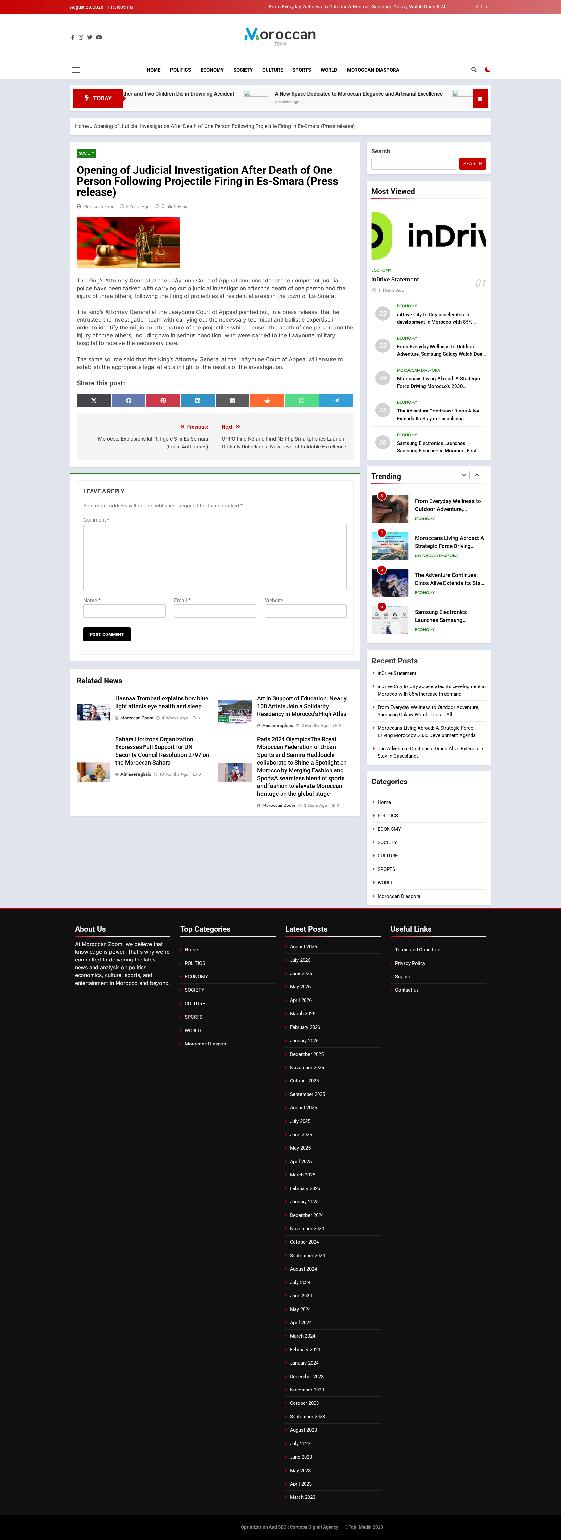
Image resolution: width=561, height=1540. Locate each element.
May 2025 (300, 1148)
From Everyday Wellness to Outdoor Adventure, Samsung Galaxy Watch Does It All (358, 7)
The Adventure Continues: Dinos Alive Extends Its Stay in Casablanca (449, 583)
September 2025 (307, 1094)
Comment (96, 520)
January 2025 (304, 1202)
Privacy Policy (410, 963)
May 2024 (300, 1309)
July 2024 (300, 1282)
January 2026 (304, 1041)
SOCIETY (243, 70)
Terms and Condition (417, 950)
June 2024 (301, 1296)
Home (153, 70)
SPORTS (302, 70)
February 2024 (305, 1350)
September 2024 (307, 1256)
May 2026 (300, 987)
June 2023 (301, 1457)
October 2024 (304, 1242)
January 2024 (304, 1363)
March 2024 (302, 1336)
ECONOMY (212, 70)
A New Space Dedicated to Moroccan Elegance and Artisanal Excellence (316, 94)
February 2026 (305, 1027)
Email (182, 600)
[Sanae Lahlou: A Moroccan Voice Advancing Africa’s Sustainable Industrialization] (422, 102)
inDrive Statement (395, 279)
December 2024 (307, 1215)
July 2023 (300, 1444)
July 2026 (300, 960)
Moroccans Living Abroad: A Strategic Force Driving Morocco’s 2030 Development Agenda (438, 386)
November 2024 (307, 1229)
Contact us (407, 990)
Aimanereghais (277, 725)
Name (92, 600)
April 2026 (301, 1000)
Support (403, 977)
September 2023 (307, 1417)
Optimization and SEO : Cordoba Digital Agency (289, 1527)
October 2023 (304, 1403)
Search (380, 151)
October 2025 (304, 1081)
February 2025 (305, 1188)
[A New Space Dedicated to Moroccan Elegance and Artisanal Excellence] (213, 102)
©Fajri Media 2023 (364, 1527)
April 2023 (301, 1484)
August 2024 (303, 1269)
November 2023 (307, 1390)
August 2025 (303, 1108)
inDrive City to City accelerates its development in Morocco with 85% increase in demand (434, 322)
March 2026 (302, 1014)
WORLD (329, 70)
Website (274, 600)
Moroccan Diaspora (373, 70)
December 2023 (307, 1376)
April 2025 (301, 1161)
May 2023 (300, 1471)
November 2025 (307, 1067)
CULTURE (272, 70)
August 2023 (303, 1430)
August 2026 (303, 946)
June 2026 (301, 973)
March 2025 (302, 1175)
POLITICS (180, 70)
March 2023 (302, 1497)
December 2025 (307, 1054)
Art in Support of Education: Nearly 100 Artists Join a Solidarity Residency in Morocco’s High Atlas (302, 706)
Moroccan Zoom (99, 206)
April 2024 (301, 1323)
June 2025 (301, 1135)
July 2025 (300, 1121)
